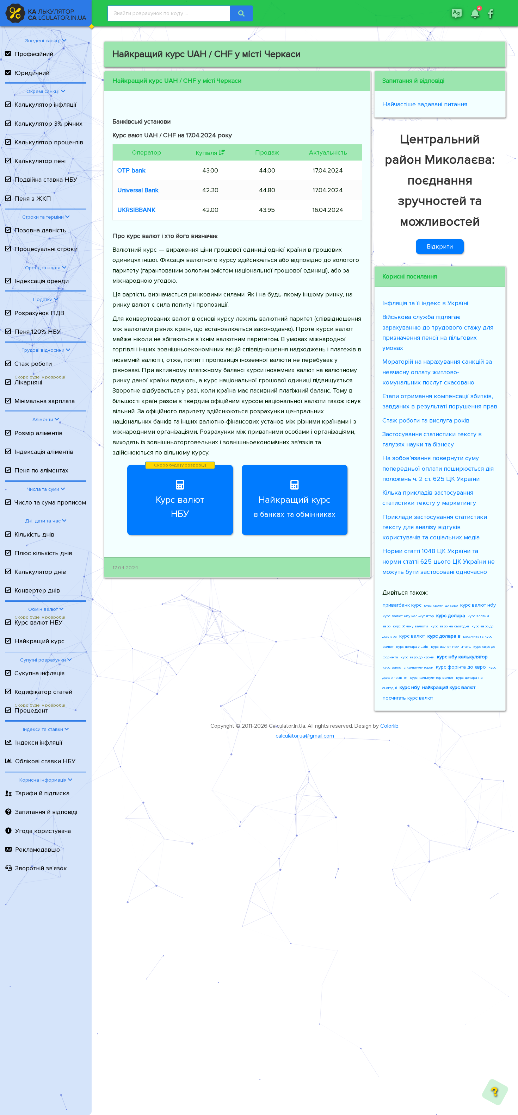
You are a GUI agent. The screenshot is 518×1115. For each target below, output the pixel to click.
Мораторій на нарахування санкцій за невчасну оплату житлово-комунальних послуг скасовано (437, 372)
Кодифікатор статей (43, 692)
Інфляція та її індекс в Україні (425, 303)
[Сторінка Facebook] (490, 13)
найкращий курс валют (448, 687)
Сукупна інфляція (39, 673)
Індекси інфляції (38, 742)
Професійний (33, 54)
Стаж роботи (33, 364)
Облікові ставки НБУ (45, 761)
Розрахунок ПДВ (39, 313)
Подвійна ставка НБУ (45, 179)
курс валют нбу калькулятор (408, 616)
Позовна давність (40, 230)
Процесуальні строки (46, 249)
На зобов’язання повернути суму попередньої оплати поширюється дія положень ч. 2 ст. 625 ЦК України (438, 468)
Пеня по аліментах (41, 470)
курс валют (412, 636)
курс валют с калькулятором (408, 667)
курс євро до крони (417, 657)
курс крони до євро (441, 605)
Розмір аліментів (38, 433)
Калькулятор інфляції (45, 104)
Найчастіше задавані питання (424, 104)
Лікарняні (28, 382)
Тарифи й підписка (42, 793)
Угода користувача (43, 831)
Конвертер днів (37, 590)
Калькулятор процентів (48, 142)
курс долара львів (412, 646)
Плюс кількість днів (43, 553)
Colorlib (389, 725)
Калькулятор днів (40, 572)
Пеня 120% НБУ (37, 332)
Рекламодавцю (37, 849)
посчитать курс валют (408, 698)
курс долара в (444, 636)
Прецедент (31, 710)
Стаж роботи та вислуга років (425, 420)
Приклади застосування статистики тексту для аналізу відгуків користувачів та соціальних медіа (434, 527)
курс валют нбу (478, 605)
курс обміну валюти (410, 626)
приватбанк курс (402, 605)
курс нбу (410, 687)
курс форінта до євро (461, 667)
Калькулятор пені (40, 161)
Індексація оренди (41, 281)
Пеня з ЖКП (32, 198)
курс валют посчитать (451, 646)
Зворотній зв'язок (41, 868)
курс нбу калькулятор (462, 657)
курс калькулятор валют (432, 677)
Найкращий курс (39, 641)
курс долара (450, 616)
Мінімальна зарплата (44, 401)
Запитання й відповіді (46, 812)
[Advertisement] (45, 998)
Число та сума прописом (50, 502)
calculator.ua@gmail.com (305, 735)
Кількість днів (34, 534)
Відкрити (440, 246)
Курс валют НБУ (38, 622)
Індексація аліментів (43, 452)
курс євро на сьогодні (450, 626)
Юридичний (31, 73)
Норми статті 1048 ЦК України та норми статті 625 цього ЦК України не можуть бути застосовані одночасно (438, 561)
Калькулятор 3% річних (48, 123)
